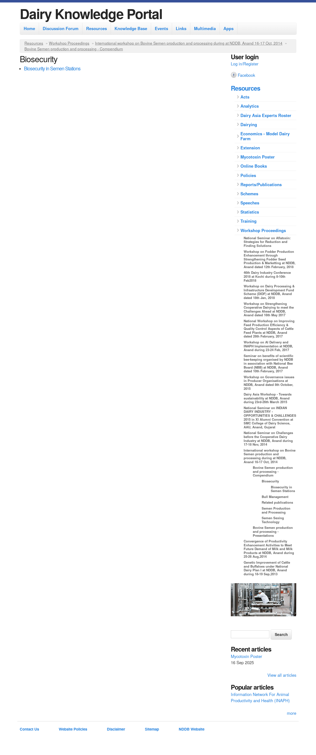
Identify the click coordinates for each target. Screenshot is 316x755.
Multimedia (205, 28)
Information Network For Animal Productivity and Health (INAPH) (260, 697)
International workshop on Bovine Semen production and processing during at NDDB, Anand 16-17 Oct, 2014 (188, 43)
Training (248, 221)
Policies (248, 175)
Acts (244, 97)
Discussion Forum (61, 28)
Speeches (249, 203)
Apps (228, 28)
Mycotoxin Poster (257, 157)
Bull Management (275, 496)
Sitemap (152, 729)
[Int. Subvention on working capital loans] (263, 600)
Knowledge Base (131, 28)
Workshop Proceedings (69, 43)
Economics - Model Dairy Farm (265, 136)
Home (29, 28)
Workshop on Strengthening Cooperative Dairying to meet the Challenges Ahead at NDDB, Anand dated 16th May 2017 (269, 309)
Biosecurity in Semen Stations (52, 68)
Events (161, 28)
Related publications (277, 502)
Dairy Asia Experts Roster (265, 115)
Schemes (249, 194)
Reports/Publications (261, 184)
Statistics (249, 212)
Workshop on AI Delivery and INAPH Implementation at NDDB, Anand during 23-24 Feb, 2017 (268, 346)
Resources (96, 28)
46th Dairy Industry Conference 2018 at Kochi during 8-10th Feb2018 (267, 276)
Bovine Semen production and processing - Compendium (73, 48)
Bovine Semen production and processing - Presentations (273, 531)
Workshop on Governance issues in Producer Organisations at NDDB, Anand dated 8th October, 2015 (269, 383)
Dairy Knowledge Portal (91, 13)
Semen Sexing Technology (273, 520)
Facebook (246, 75)
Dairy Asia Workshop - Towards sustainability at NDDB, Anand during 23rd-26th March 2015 (268, 398)
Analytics (249, 106)
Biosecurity (270, 481)
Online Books (253, 166)
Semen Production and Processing (276, 510)
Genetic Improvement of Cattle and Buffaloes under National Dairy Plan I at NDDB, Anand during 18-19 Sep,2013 (267, 568)
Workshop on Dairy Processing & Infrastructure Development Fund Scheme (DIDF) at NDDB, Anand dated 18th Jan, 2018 (269, 292)
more (291, 713)
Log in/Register (244, 64)
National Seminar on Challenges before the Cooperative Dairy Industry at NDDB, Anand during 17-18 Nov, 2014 (268, 438)
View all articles (281, 675)
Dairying (248, 124)
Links (181, 28)
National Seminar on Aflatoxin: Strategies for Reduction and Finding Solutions (267, 242)
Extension (250, 148)
